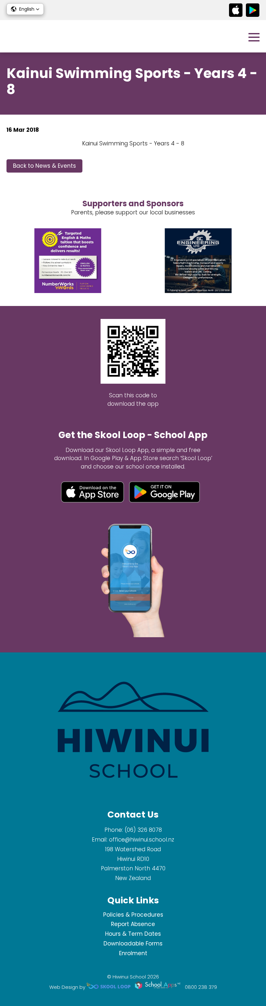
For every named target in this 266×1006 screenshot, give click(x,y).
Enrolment (133, 953)
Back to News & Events (44, 166)
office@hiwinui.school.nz (141, 839)
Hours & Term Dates (133, 934)
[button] (25, 9)
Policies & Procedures (133, 915)
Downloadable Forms (133, 943)
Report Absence (133, 924)
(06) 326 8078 (143, 830)
